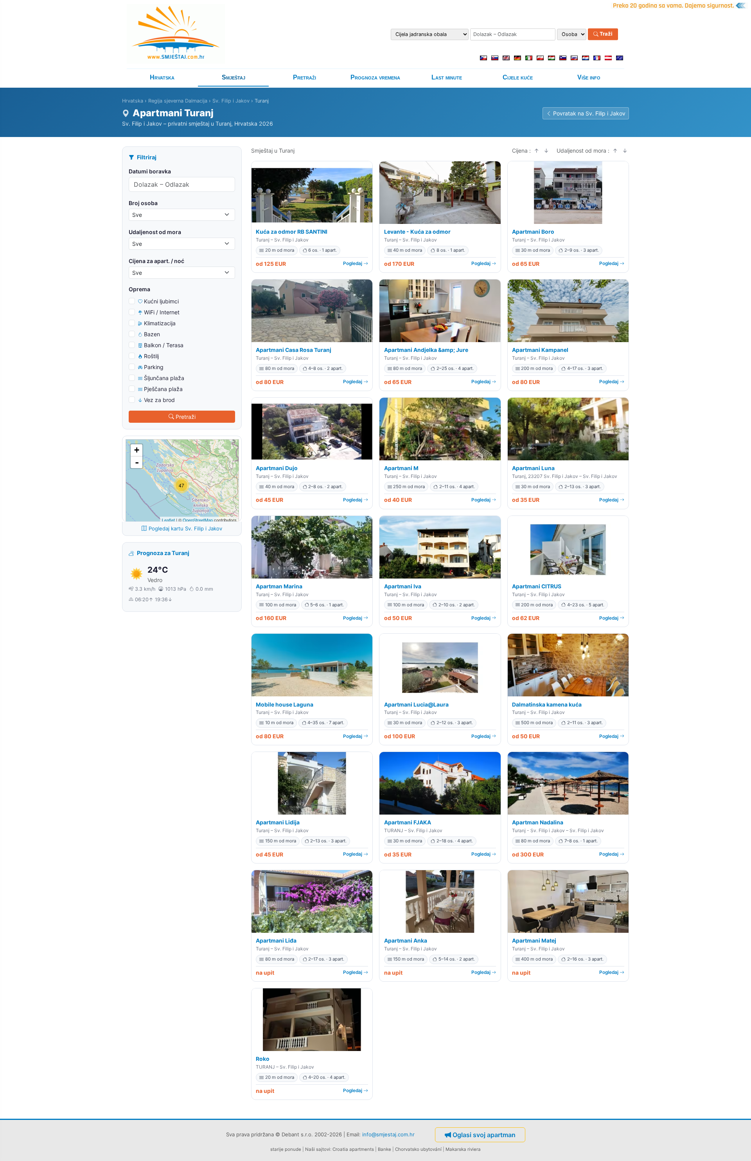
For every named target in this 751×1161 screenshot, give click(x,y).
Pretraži (304, 77)
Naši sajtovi (317, 1149)
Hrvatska (162, 77)
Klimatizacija (160, 323)
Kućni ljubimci (161, 301)
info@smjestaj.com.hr (388, 1134)
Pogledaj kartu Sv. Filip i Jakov (185, 528)
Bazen (152, 334)
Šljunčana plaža (164, 378)
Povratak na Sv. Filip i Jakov (589, 113)
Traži (605, 34)
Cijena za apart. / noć (156, 261)
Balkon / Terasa (163, 345)
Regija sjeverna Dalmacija (177, 101)
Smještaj (233, 77)
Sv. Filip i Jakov (231, 101)
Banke (384, 1149)
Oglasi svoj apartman (484, 1135)
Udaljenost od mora (155, 232)
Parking (153, 367)
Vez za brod (159, 400)
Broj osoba (143, 203)
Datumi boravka (150, 171)
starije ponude (285, 1149)
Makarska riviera (463, 1149)
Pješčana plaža (163, 389)
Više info (588, 77)
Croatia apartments (353, 1149)
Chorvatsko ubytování (418, 1149)
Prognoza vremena (375, 77)
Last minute (446, 77)
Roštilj (151, 356)
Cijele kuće (518, 77)
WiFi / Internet (162, 312)
